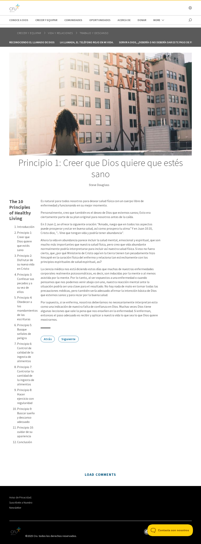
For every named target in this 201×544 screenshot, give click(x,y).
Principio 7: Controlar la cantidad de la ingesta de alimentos (25, 375)
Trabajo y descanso (94, 33)
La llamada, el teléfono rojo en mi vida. (87, 42)
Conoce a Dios (18, 20)
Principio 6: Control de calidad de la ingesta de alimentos (25, 352)
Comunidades (73, 20)
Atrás (48, 339)
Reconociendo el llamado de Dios (32, 42)
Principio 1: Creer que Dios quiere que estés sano (24, 241)
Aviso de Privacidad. (20, 497)
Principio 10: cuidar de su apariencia (25, 431)
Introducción (25, 227)
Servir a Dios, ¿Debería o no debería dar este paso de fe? (156, 42)
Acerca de (124, 20)
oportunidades (100, 20)
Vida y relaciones (61, 33)
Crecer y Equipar (46, 20)
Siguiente (68, 339)
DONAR (142, 20)
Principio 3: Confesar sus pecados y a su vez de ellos (25, 283)
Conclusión (24, 442)
